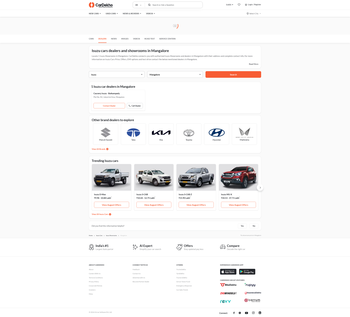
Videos (136, 39)
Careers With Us (94, 274)
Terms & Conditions (96, 278)
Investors (92, 290)
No (254, 226)
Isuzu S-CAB (142, 194)
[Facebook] (234, 313)
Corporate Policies (95, 286)
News (114, 39)
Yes (242, 226)
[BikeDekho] (228, 284)
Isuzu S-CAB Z (185, 194)
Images (125, 39)
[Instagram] (253, 313)
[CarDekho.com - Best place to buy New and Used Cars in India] (101, 5)
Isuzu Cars (103, 214)
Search (233, 74)
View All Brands (98, 149)
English (228, 4)
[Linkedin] (260, 313)
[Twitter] (240, 313)
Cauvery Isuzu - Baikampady (107, 93)
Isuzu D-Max (100, 194)
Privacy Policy (94, 282)
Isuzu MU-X (226, 194)
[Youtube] (246, 313)
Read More (253, 64)
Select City (253, 13)
